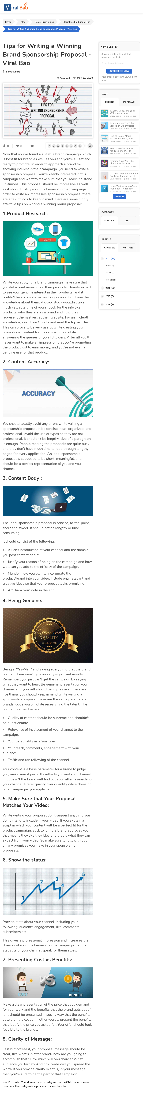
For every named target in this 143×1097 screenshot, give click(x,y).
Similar (109, 220)
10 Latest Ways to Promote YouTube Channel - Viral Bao (124, 176)
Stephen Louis (116, 191)
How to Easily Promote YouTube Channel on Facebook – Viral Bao (121, 151)
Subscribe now (119, 71)
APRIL (110, 272)
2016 (110, 304)
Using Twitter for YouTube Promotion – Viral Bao (123, 187)
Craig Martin (115, 166)
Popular (129, 102)
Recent (110, 102)
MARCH (111, 280)
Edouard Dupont (116, 129)
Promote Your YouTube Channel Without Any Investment (122, 163)
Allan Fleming (115, 179)
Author (128, 247)
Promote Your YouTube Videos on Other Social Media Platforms (122, 126)
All (127, 220)
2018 (110, 288)
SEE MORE (119, 197)
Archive (109, 247)
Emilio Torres (115, 141)
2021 (110, 258)
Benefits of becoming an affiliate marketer (123, 112)
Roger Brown (115, 154)
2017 (110, 296)
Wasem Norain (115, 116)
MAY (110, 265)
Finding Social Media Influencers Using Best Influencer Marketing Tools (124, 138)
